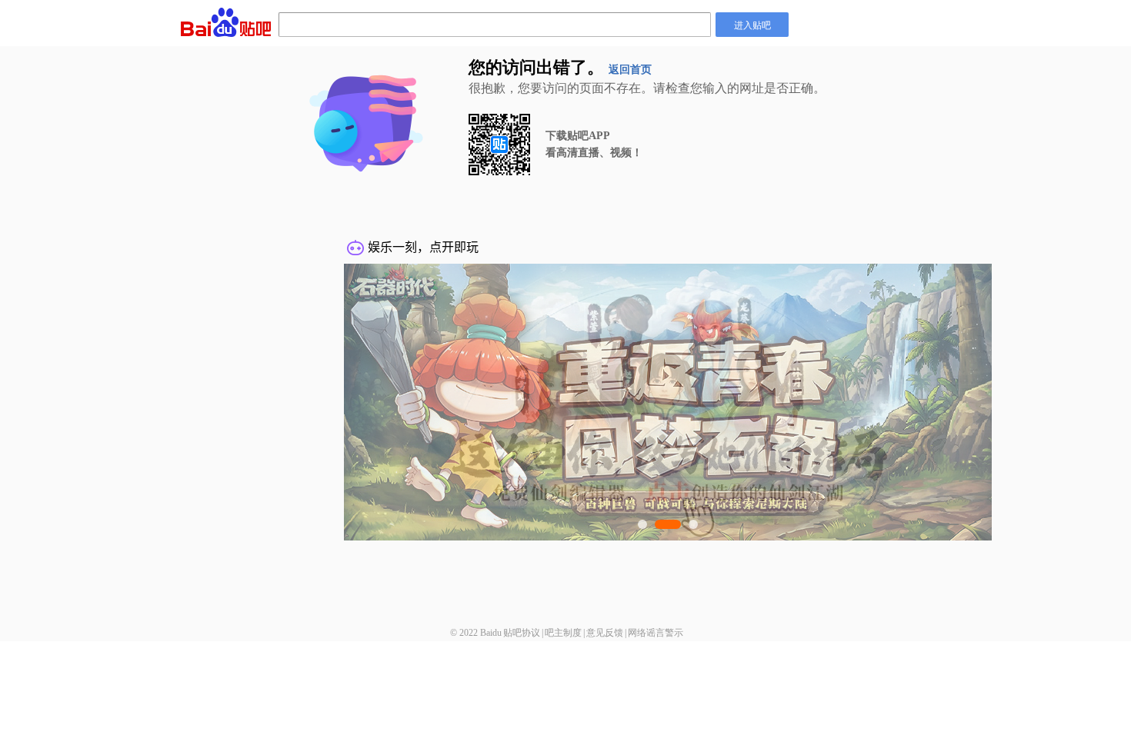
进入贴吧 (752, 24)
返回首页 (630, 69)
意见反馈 (604, 632)
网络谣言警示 (655, 632)
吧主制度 (563, 632)
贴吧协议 (521, 632)
